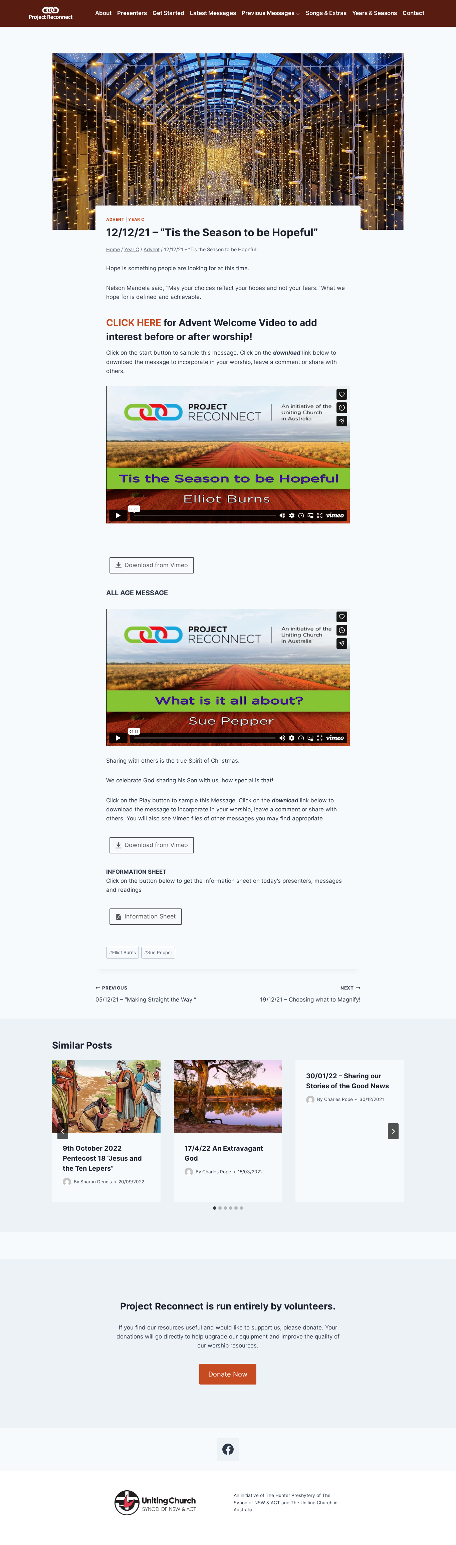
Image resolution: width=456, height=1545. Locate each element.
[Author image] (67, 1182)
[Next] (393, 1131)
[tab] (214, 1208)
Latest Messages (213, 13)
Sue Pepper (158, 952)
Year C (136, 219)
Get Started (168, 13)
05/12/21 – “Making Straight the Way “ (145, 994)
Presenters (132, 13)
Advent (115, 219)
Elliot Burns (122, 952)
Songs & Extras (326, 13)
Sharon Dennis (96, 1181)
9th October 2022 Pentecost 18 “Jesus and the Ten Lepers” (102, 1158)
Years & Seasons (374, 13)
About (103, 13)
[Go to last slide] (62, 1131)
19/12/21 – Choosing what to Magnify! (310, 994)
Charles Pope (216, 1171)
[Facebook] (228, 1449)
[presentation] (106, 1096)
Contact (413, 13)
